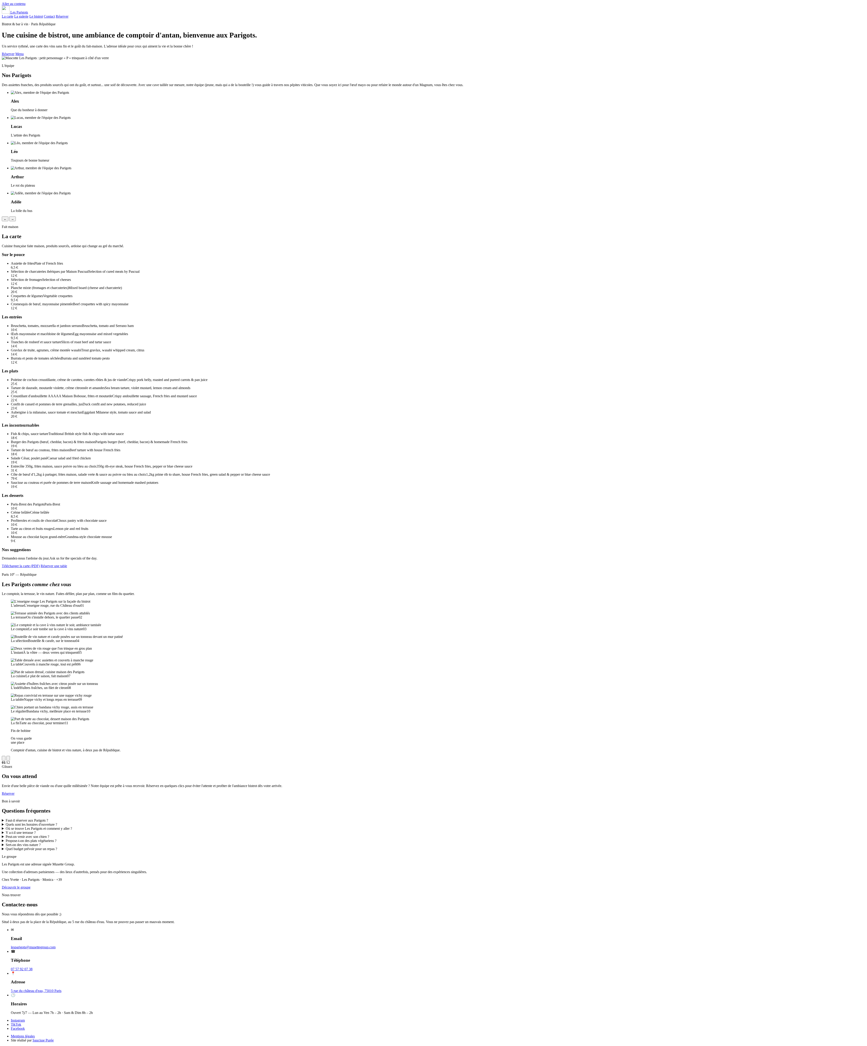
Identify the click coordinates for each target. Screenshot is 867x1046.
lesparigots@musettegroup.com (33, 947)
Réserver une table (54, 566)
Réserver (62, 16)
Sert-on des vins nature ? (23, 845)
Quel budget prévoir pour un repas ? (31, 849)
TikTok (16, 1024)
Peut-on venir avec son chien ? (27, 837)
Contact (49, 16)
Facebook (18, 1028)
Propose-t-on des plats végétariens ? (31, 841)
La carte (7, 16)
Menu (19, 54)
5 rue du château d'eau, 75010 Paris (36, 991)
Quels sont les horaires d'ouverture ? (31, 824)
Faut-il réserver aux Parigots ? (27, 820)
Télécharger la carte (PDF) (21, 566)
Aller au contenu (14, 4)
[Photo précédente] (3, 758)
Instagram (18, 1020)
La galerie (21, 16)
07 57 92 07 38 (22, 969)
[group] (433, 675)
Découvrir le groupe (16, 887)
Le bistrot (36, 16)
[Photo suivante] (8, 758)
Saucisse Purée (43, 1040)
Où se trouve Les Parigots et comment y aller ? (39, 828)
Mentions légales (23, 1036)
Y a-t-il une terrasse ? (21, 832)
